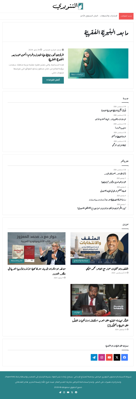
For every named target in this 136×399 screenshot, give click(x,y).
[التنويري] (68, 6)
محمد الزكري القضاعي (52, 50)
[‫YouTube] (109, 357)
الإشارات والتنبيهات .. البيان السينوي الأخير (98, 16)
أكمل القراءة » (53, 80)
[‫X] (117, 357)
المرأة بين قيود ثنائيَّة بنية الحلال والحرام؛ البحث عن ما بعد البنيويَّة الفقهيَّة (37, 57)
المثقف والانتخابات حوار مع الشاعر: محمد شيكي (107, 268)
